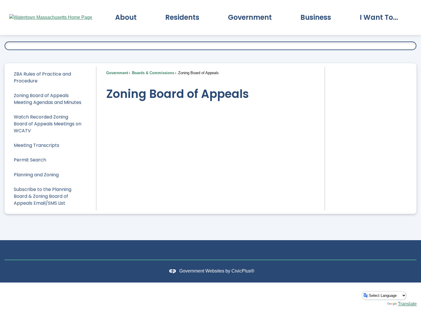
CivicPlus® (242, 271)
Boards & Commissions (152, 73)
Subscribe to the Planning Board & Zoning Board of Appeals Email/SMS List (42, 196)
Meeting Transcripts (36, 145)
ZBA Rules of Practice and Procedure (42, 77)
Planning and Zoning (36, 174)
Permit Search (30, 160)
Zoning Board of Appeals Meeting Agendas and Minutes (47, 99)
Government (117, 73)
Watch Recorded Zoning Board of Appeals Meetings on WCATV (47, 124)
